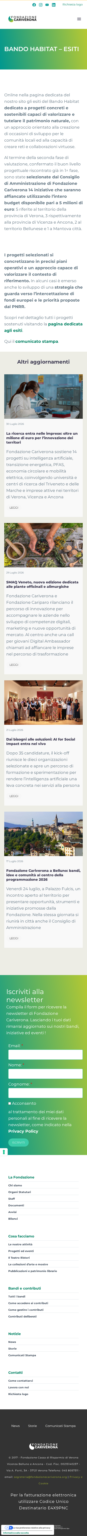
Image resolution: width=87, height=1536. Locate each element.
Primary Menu (79, 19)
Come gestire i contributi (26, 1309)
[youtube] (47, 5)
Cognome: (20, 1084)
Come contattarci (20, 1380)
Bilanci (13, 1218)
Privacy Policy (23, 1131)
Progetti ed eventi (21, 1251)
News (12, 1341)
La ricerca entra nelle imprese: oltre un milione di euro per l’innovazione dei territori (42, 437)
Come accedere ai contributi (28, 1303)
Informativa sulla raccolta (16, 1533)
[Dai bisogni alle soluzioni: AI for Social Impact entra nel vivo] (43, 702)
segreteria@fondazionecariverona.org (40, 1476)
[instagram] (41, 5)
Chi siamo (15, 1185)
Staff (11, 1198)
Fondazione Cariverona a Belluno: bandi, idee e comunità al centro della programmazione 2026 (43, 875)
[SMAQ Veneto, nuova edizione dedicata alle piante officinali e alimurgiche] (43, 545)
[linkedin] (53, 5)
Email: (15, 1045)
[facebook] (34, 5)
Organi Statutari (19, 1192)
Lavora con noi (18, 1387)
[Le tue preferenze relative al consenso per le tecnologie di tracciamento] (4, 1152)
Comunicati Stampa (22, 1355)
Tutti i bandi (16, 1296)
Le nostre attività (20, 1244)
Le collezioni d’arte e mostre (28, 1264)
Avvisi (12, 1212)
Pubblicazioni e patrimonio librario (32, 1271)
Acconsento (23, 1103)
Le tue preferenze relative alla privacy (31, 1528)
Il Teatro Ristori (19, 1257)
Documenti (16, 1205)
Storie (12, 1348)
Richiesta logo (73, 4)
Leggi (14, 507)
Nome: (16, 1065)
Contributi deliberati (22, 1316)
